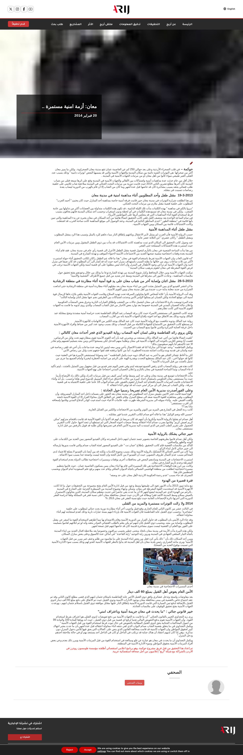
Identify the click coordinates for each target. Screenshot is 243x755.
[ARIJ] (228, 731)
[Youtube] (30, 9)
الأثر (90, 24)
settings (102, 751)
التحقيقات (153, 24)
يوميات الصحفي (134, 682)
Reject (69, 749)
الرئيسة (187, 24)
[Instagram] (17, 9)
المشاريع (75, 24)
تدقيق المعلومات (130, 24)
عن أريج (171, 24)
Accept (87, 749)
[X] (11, 9)
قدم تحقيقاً (18, 24)
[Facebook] (24, 9)
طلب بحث (57, 24)
